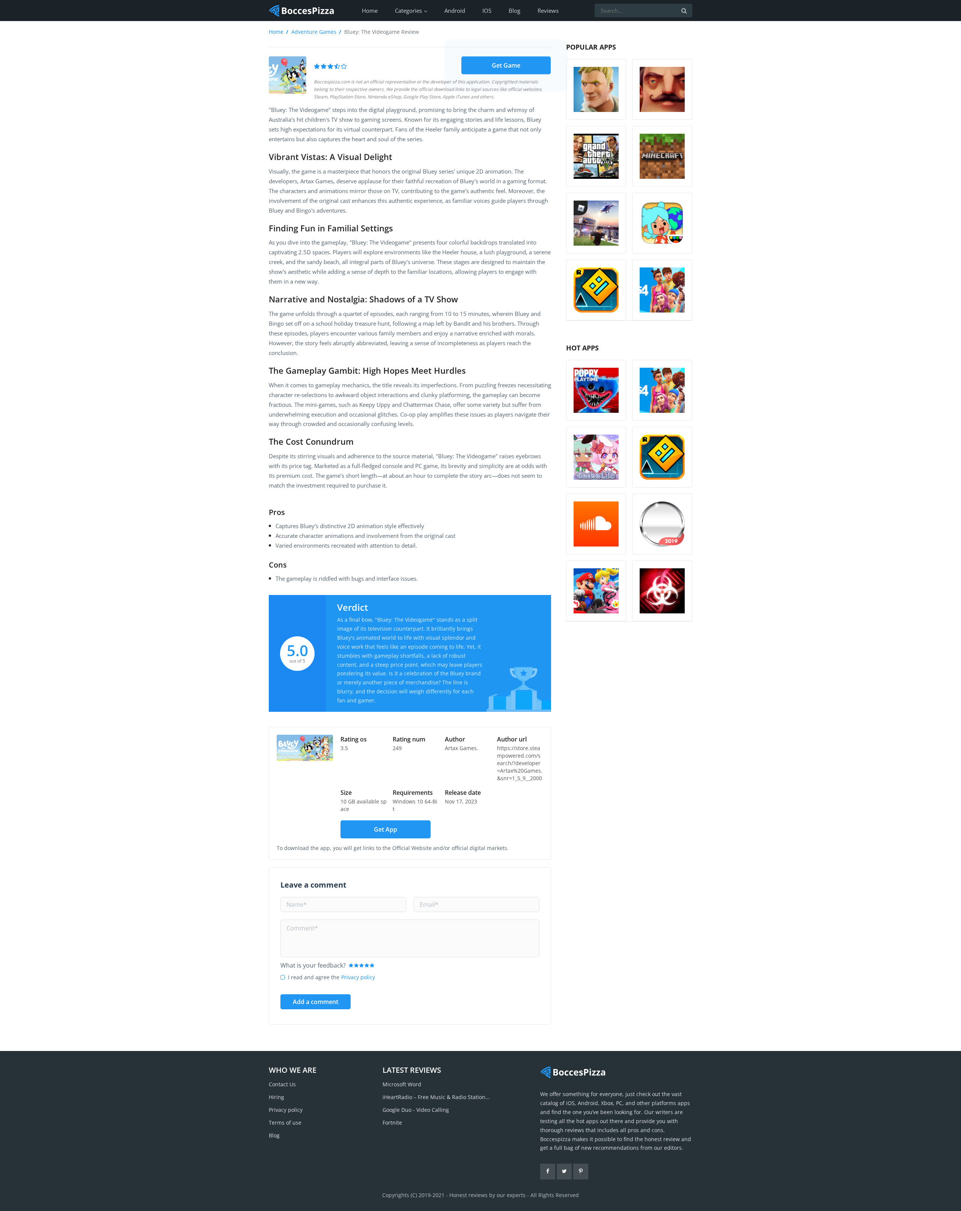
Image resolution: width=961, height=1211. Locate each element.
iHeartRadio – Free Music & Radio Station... (436, 1097)
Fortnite (392, 1122)
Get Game (506, 65)
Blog (514, 10)
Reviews (548, 10)
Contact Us (282, 1084)
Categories (408, 10)
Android (454, 10)
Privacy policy (358, 977)
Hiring (276, 1097)
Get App (385, 829)
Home (370, 10)
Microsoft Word (402, 1084)
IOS (486, 10)
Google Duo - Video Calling (416, 1109)
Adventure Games (313, 31)
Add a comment (315, 1002)
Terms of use (285, 1122)
